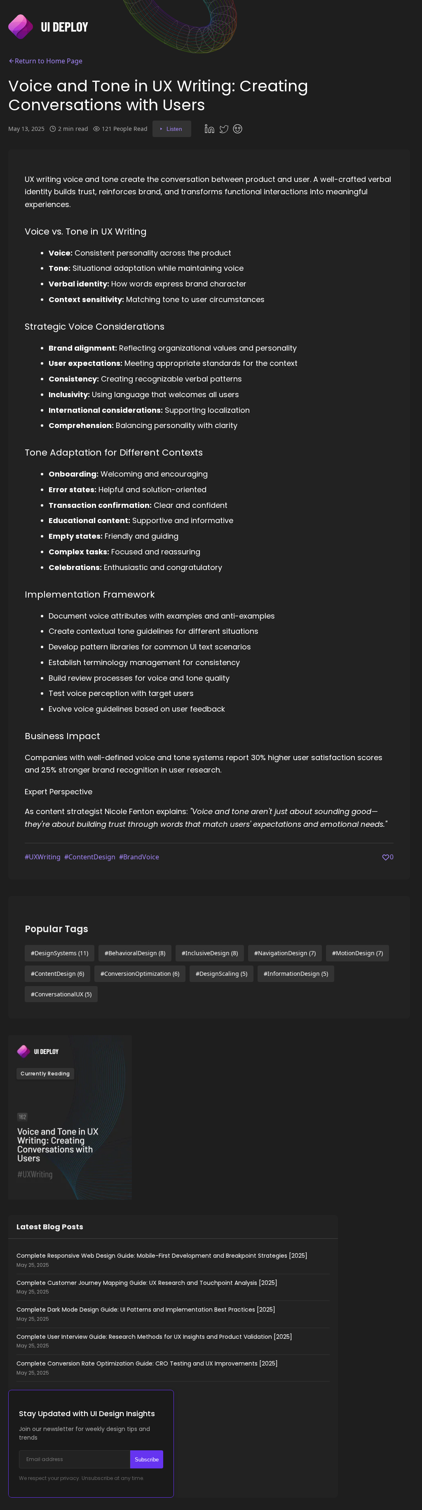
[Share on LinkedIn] (210, 129)
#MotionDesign (357, 953)
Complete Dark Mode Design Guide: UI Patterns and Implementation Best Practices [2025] (145, 1314)
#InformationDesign (296, 973)
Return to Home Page (48, 60)
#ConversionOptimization (140, 973)
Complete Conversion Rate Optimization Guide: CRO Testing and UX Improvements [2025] (147, 1368)
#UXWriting (43, 856)
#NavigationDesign (285, 953)
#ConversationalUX (61, 994)
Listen (174, 129)
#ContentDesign (89, 856)
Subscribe (147, 1459)
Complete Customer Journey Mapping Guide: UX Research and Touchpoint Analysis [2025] (146, 1287)
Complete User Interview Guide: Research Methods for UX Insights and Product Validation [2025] (154, 1341)
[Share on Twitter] (224, 129)
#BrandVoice (139, 856)
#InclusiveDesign (210, 953)
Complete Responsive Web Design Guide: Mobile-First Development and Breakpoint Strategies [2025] (161, 1260)
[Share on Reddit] (238, 129)
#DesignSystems (59, 953)
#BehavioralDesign (135, 953)
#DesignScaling (221, 973)
